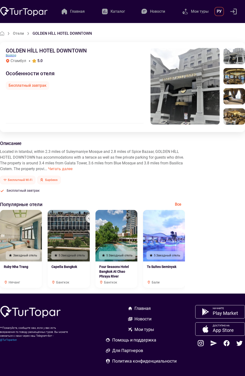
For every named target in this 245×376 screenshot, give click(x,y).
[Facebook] (226, 343)
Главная (142, 308)
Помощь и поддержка (134, 339)
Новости (142, 318)
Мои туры (144, 329)
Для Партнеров (127, 350)
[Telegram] (213, 343)
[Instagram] (200, 343)
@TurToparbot (8, 339)
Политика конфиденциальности (144, 361)
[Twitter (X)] (239, 343)
